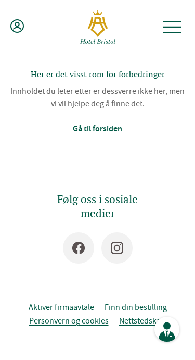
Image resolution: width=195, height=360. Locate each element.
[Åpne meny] (172, 27)
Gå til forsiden (97, 128)
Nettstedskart (142, 320)
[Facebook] (78, 248)
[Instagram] (117, 248)
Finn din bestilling (136, 307)
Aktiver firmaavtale (61, 307)
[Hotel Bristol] (98, 27)
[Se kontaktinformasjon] (166, 329)
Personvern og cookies (69, 320)
